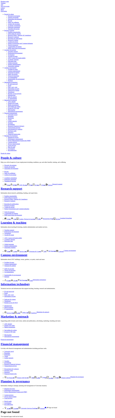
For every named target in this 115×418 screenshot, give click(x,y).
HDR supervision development (17, 48)
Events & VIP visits (13, 108)
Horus (8, 185)
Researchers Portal (48, 218)
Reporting (11, 116)
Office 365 (25, 312)
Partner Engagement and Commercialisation (20, 43)
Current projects (12, 142)
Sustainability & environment (16, 79)
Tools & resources (13, 45)
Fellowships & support (14, 33)
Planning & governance (11, 136)
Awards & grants (13, 56)
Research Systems (13, 40)
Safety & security (13, 74)
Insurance (10, 132)
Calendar (61, 251)
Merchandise (11, 110)
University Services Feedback (29, 408)
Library (3, 8)
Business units (5, 1)
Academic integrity (13, 59)
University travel (12, 114)
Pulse (31, 185)
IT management (12, 98)
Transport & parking (13, 72)
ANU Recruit (23, 185)
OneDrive (34, 313)
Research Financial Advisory (16, 126)
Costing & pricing (13, 42)
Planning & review (13, 137)
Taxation (10, 123)
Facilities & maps (13, 69)
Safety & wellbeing (13, 22)
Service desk (23, 251)
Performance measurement (15, 139)
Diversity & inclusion (14, 16)
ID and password (13, 84)
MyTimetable (52, 251)
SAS (44, 251)
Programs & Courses (35, 251)
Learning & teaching (10, 50)
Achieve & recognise (14, 24)
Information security (13, 89)
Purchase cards (12, 131)
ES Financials (10, 377)
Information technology (11, 82)
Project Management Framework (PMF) (19, 140)
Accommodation (12, 77)
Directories (4, 11)
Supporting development (15, 19)
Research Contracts (13, 37)
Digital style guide (13, 103)
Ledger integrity (12, 121)
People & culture (9, 14)
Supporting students (13, 66)
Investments (11, 124)
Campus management (14, 71)
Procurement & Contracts (15, 129)
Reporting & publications (15, 38)
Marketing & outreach (10, 100)
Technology (11, 55)
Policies (50, 185)
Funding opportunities (14, 32)
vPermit (15, 280)
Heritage (10, 80)
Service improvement (14, 144)
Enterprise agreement (14, 27)
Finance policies (65, 377)
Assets (10, 119)
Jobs (2, 4)
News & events (5, 6)
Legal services (12, 145)
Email (9, 85)
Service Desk (10, 313)
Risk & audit (11, 147)
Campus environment (10, 67)
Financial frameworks (14, 134)
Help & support (12, 97)
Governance (11, 148)
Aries (15, 219)
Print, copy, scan (12, 87)
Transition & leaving (13, 29)
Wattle (8, 251)
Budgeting (11, 118)
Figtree (43, 185)
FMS (31, 280)
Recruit (10, 21)
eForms (36, 185)
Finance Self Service (23, 377)
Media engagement (13, 105)
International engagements (15, 111)
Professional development (15, 53)
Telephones (11, 92)
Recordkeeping (12, 150)
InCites (58, 219)
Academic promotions (14, 25)
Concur (44, 377)
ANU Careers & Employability (17, 58)
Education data (12, 61)
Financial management (10, 113)
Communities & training (15, 46)
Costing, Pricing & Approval (27, 219)
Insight (8, 408)
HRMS (14, 185)
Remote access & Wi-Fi (14, 93)
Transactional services (14, 127)
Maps (2, 9)
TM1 (32, 377)
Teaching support (13, 51)
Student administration (14, 64)
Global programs (12, 63)
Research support (9, 30)
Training (3, 3)
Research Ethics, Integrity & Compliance (19, 35)
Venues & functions (13, 76)
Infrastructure (11, 95)
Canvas (15, 251)
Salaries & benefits (13, 17)
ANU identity (12, 101)
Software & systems (13, 90)
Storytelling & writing (14, 106)
